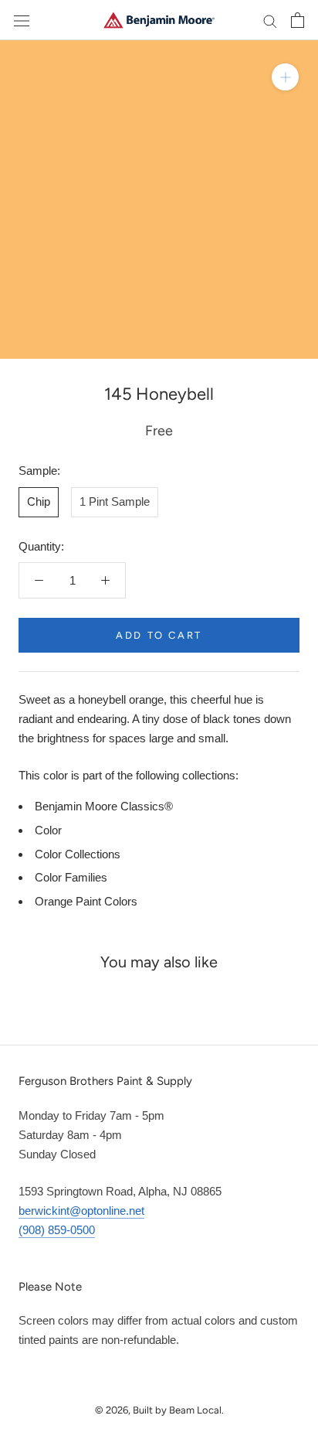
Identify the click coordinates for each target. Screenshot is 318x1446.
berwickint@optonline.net (81, 1210)
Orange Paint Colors (86, 901)
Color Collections (77, 854)
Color (48, 830)
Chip (38, 501)
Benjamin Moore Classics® (104, 806)
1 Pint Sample (115, 501)
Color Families (71, 877)
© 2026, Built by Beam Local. (159, 1410)
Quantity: (41, 546)
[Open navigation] (21, 20)
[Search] (270, 20)
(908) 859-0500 (57, 1229)
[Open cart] (297, 20)
